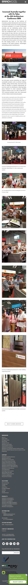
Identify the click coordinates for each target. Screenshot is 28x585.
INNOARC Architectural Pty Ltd (9, 514)
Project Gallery (4, 438)
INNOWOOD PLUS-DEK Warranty (8, 468)
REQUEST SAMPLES (18, 582)
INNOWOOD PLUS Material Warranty (9, 463)
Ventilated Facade (5, 492)
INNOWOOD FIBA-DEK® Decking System (9, 502)
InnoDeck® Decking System (7, 505)
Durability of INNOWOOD (7, 475)
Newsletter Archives (5, 442)
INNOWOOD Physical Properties (8, 473)
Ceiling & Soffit (4, 484)
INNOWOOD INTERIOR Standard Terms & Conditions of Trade (13, 449)
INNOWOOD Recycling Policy (7, 447)
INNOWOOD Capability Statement (8, 456)
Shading (3, 491)
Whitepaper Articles (5, 440)
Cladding (3, 485)
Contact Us (4, 530)
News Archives (4, 441)
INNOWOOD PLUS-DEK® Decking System (9, 503)
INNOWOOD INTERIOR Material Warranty (9, 465)
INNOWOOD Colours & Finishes (8, 459)
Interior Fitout (4, 487)
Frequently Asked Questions (7, 445)
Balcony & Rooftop (5, 482)
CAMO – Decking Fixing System (7, 524)
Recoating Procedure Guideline (8, 470)
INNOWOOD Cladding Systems (7, 498)
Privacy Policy (4, 451)
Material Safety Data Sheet (7, 472)
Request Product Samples (7, 476)
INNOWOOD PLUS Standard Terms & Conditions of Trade (12, 448)
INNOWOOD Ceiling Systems (7, 501)
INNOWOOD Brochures (6, 458)
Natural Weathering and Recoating (8, 461)
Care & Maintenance (6, 469)
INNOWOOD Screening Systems (8, 499)
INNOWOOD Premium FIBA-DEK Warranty (10, 466)
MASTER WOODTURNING (8, 515)
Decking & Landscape (6, 488)
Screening (4, 489)
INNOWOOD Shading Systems (7, 506)
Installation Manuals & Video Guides (9, 462)
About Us (3, 437)
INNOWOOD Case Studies (7, 444)
